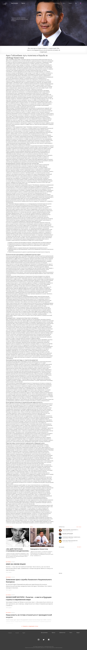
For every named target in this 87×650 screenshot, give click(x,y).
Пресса (23, 3)
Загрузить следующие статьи (30, 626)
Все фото (79, 546)
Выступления (14, 3)
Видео (70, 3)
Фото (64, 3)
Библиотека (56, 3)
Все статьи (79, 526)
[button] (23, 50)
